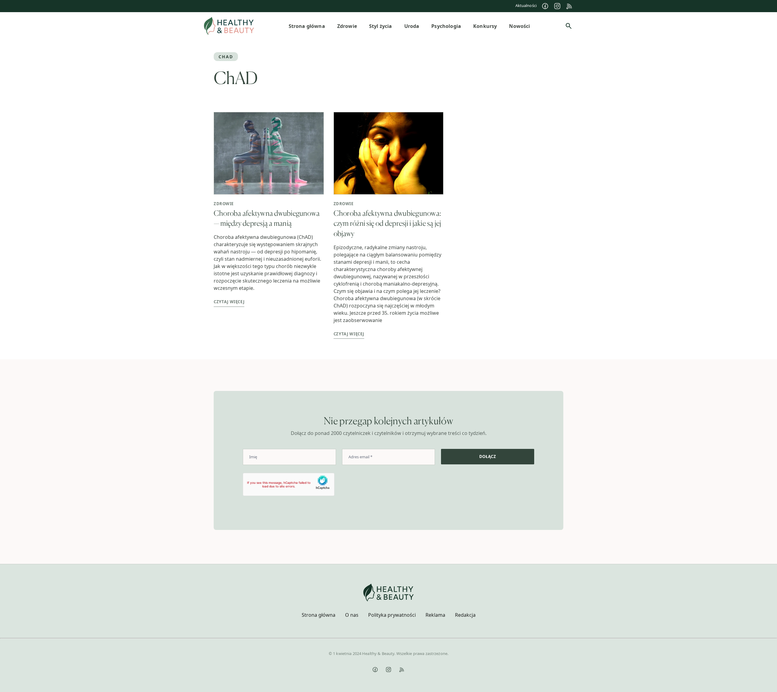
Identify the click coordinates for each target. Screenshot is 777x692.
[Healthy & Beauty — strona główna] (229, 26)
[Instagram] (557, 6)
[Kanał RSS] (569, 6)
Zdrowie (224, 203)
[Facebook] (545, 6)
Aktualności (526, 5)
